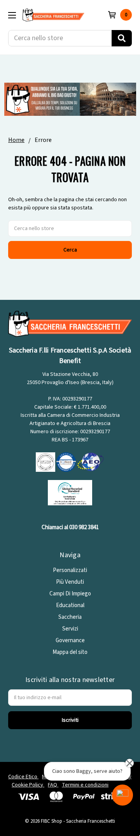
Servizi (70, 629)
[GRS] (70, 492)
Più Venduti (70, 582)
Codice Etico (23, 777)
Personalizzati (70, 570)
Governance (70, 640)
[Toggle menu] (12, 15)
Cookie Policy (28, 785)
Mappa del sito (70, 652)
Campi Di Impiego (70, 594)
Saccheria (70, 617)
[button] (122, 795)
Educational (70, 605)
